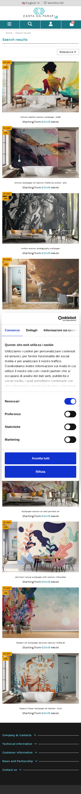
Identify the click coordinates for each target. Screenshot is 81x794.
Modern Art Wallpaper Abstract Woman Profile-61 (40, 642)
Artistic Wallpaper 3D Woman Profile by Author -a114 (40, 182)
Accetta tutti (40, 458)
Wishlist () (55, 3)
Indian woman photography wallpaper (40, 248)
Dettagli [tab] (31, 330)
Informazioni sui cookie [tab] (61, 330)
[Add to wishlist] (75, 66)
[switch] (70, 414)
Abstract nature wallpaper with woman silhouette (40, 577)
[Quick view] (75, 74)
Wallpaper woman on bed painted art (40, 511)
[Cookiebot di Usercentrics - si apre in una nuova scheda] (58, 318)
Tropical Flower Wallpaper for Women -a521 (40, 708)
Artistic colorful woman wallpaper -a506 (41, 117)
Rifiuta (40, 471)
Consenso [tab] (12, 330)
